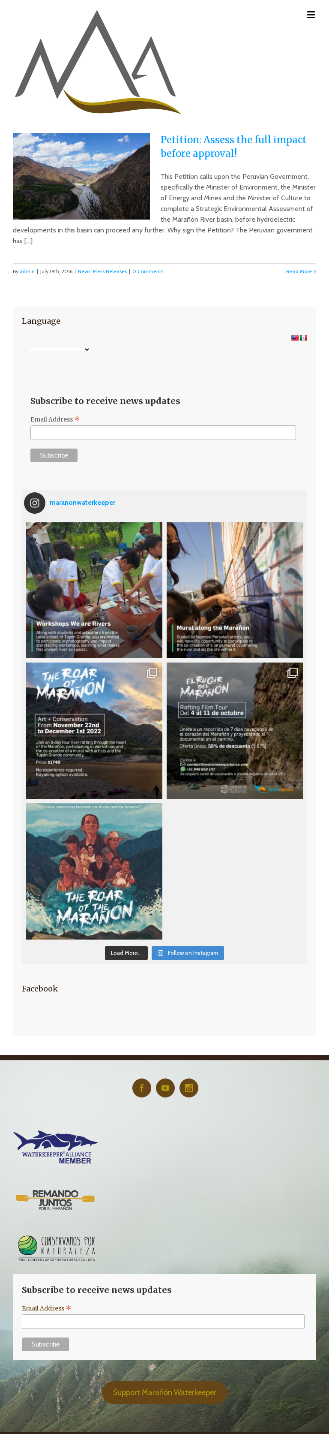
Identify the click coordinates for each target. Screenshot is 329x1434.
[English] (295, 337)
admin (27, 271)
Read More (299, 271)
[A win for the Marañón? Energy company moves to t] (235, 871)
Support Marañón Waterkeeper (164, 1392)
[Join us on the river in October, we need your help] (235, 731)
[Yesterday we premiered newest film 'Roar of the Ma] (94, 871)
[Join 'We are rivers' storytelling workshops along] (94, 590)
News (84, 271)
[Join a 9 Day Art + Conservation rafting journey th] (94, 731)
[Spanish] (303, 337)
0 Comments (147, 271)
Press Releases (110, 271)
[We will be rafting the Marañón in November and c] (235, 590)
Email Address (55, 419)
